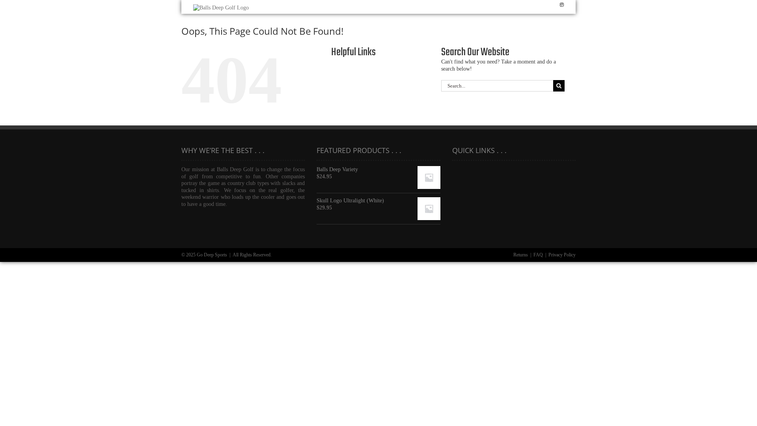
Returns (520, 255)
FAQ (538, 255)
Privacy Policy (562, 255)
